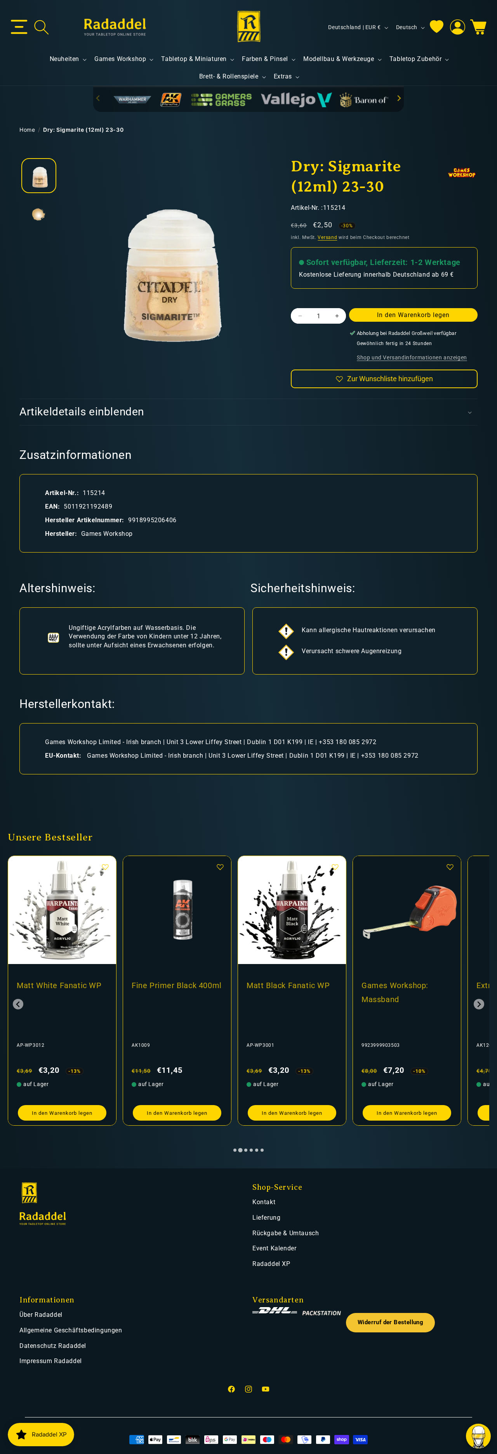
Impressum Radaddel (50, 1361)
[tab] (234, 1150)
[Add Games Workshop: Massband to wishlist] (450, 867)
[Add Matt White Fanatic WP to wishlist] (105, 867)
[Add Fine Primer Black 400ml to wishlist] (220, 867)
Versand (327, 237)
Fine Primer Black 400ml (177, 985)
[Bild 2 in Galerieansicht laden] (38, 214)
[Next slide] (398, 98)
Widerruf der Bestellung (390, 1322)
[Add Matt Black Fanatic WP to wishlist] (335, 867)
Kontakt (263, 1202)
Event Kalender (274, 1248)
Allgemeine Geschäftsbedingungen (70, 1330)
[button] (19, 27)
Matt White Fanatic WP (59, 985)
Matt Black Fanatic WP (288, 985)
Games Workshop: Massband (394, 992)
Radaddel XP (271, 1263)
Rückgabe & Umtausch (285, 1233)
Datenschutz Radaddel (52, 1345)
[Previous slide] (98, 98)
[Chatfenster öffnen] (478, 1436)
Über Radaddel (41, 1314)
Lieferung (266, 1217)
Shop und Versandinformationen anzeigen (412, 357)
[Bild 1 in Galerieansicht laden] (38, 175)
